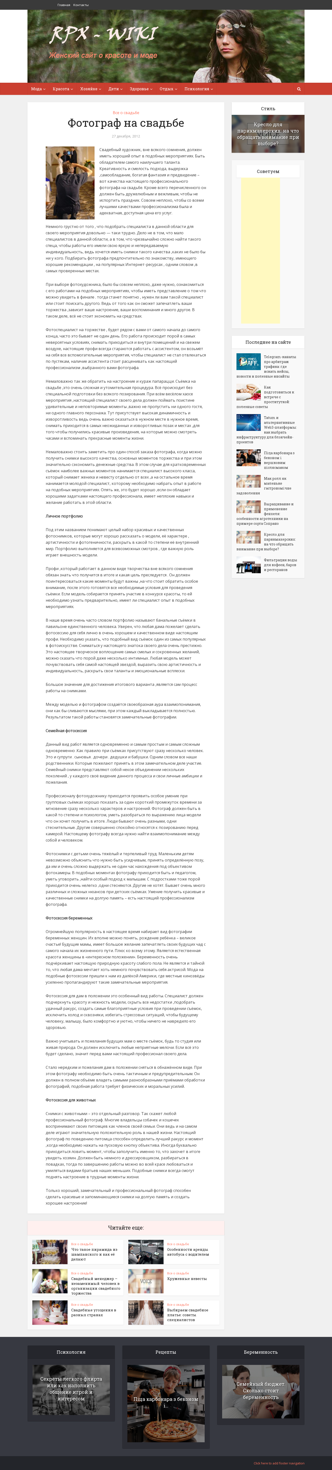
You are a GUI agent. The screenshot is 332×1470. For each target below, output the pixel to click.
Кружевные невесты (187, 1278)
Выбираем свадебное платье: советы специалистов (187, 1314)
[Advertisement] (260, 251)
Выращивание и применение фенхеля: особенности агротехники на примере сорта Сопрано (265, 514)
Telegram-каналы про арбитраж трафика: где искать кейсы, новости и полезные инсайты (266, 366)
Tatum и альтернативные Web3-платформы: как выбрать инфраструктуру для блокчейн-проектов (266, 429)
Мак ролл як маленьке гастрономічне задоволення (263, 485)
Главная (64, 5)
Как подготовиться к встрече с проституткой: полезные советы (265, 397)
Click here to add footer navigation (279, 1463)
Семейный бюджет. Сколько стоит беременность (260, 1390)
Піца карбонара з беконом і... (165, 1402)
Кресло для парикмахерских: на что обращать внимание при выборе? (268, 133)
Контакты (81, 5)
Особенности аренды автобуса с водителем (188, 1252)
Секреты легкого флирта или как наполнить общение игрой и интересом (71, 1389)
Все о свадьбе (126, 112)
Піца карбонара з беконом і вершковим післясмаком (279, 460)
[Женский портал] (103, 43)
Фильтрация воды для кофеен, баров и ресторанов (280, 565)
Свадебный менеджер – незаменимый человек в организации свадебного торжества (95, 1286)
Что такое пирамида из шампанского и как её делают (94, 1254)
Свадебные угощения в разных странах (93, 1312)
